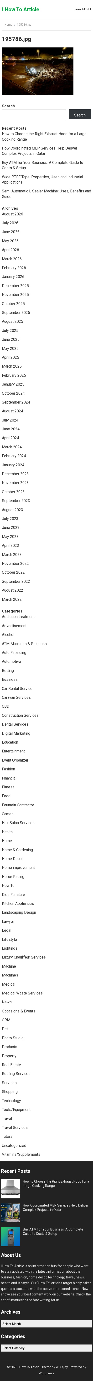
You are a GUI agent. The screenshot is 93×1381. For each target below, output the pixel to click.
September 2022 (16, 581)
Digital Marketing (16, 733)
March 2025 (12, 366)
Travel (7, 1118)
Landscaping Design (19, 912)
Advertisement (14, 626)
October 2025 (13, 303)
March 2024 (12, 447)
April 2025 (10, 357)
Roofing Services (16, 1073)
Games (8, 814)
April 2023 (10, 545)
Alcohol (8, 634)
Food (6, 796)
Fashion (8, 769)
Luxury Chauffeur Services (24, 957)
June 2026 (11, 232)
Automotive (11, 661)
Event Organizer (15, 760)
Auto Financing (14, 652)
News (7, 1002)
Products (9, 1047)
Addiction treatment (18, 616)
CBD (5, 706)
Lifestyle (9, 939)
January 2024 (13, 465)
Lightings (9, 948)
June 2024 (11, 429)
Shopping (10, 1091)
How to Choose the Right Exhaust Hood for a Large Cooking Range (56, 1183)
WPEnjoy (62, 1367)
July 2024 (10, 420)
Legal (6, 930)
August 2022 (12, 590)
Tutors (7, 1136)
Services (9, 1083)
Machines (10, 975)
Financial (9, 778)
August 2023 (12, 510)
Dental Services (15, 724)
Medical (8, 984)
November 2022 (15, 563)
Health (7, 832)
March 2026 (12, 259)
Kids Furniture (13, 894)
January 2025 (13, 384)
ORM (6, 1020)
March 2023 (12, 554)
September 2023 (16, 500)
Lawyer (8, 921)
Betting (8, 670)
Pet (5, 1029)
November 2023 (15, 482)
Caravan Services (16, 697)
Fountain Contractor (18, 805)
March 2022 (12, 599)
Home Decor (12, 858)
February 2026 (14, 268)
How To (8, 885)
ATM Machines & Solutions (24, 643)
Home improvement (18, 867)
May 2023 (10, 536)
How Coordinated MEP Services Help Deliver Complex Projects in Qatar (55, 1207)
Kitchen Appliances (18, 903)
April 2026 (10, 250)
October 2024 (13, 393)
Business (10, 679)
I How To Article (20, 9)
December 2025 (15, 285)
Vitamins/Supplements (21, 1154)
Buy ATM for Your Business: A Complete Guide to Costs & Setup (53, 1231)
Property (9, 1056)
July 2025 (10, 330)
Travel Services (15, 1127)
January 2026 (13, 276)
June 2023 (11, 527)
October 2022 (13, 572)
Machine (9, 966)
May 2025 (10, 348)
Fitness (8, 787)
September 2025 (16, 312)
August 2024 (12, 411)
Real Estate (11, 1065)
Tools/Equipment (16, 1109)
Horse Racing (13, 876)
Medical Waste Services (22, 993)
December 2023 (15, 474)
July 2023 (10, 518)
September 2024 (16, 402)
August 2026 (12, 214)
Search (8, 106)
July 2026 (10, 223)
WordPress (46, 1373)
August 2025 (12, 321)
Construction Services (20, 715)
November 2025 (15, 294)
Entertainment (13, 751)
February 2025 (14, 375)
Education (10, 742)
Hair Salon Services (18, 823)
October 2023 (13, 492)
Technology (11, 1100)
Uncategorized (14, 1145)
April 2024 (10, 438)
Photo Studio (13, 1038)
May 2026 (10, 241)
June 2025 (11, 339)
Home (8, 24)
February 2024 (14, 456)
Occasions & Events (18, 1011)
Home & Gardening (17, 850)
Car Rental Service (17, 688)
